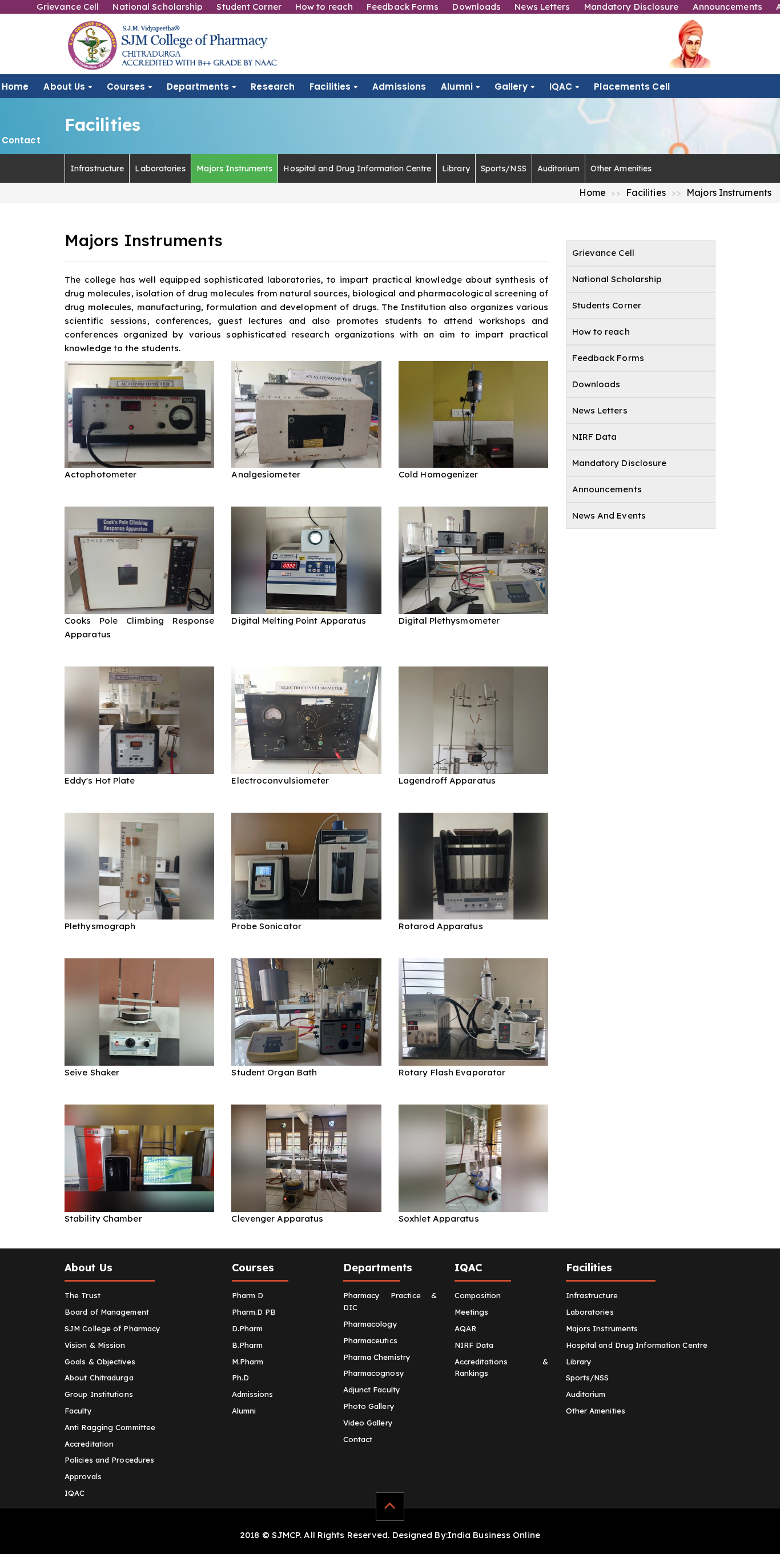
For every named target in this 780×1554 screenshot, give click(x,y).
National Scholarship (157, 6)
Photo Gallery (369, 1406)
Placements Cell (632, 87)
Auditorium (558, 168)
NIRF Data (594, 436)
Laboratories (160, 168)
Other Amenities (621, 168)
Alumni (244, 1410)
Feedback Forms (403, 6)
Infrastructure (97, 168)
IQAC (75, 1492)
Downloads (476, 6)
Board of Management (107, 1311)
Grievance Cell (68, 6)
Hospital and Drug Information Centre (357, 168)
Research (273, 87)
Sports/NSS (503, 168)
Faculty (78, 1410)
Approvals (83, 1476)
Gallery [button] (511, 87)
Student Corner (248, 6)
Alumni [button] (457, 87)
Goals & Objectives (100, 1361)
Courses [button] (126, 87)
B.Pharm (247, 1345)
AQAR (465, 1328)
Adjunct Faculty (372, 1389)
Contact (21, 140)
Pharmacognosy (373, 1373)
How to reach (324, 6)
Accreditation (89, 1443)
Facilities (646, 192)
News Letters (542, 6)
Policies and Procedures (109, 1459)
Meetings (472, 1311)
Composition (478, 1295)
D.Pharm (247, 1328)
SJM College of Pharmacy (112, 1328)
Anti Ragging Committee (110, 1427)
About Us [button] (64, 87)
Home (15, 87)
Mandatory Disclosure (631, 6)
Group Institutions (99, 1394)
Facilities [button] (330, 87)
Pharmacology (370, 1323)
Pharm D (248, 1295)
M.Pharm (248, 1361)
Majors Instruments (234, 168)
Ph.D (240, 1377)
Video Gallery (368, 1422)
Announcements (727, 6)
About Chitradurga (99, 1377)
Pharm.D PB (254, 1311)
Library (456, 168)
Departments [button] (198, 87)
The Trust (82, 1295)
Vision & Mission (95, 1345)
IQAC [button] (560, 87)
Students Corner (607, 305)
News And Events (609, 515)
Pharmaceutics (370, 1340)
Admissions (399, 87)
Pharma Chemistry (377, 1357)
